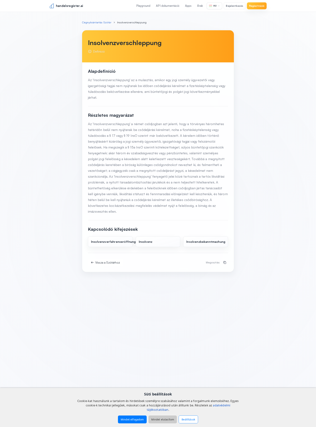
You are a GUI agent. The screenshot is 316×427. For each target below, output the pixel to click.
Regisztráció (257, 5)
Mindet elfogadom (132, 419)
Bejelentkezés (234, 5)
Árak (200, 5)
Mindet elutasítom (162, 419)
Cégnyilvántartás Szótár (96, 22)
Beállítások (188, 419)
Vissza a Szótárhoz (107, 262)
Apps (188, 5)
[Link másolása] (224, 262)
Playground (143, 5)
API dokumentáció (167, 5)
